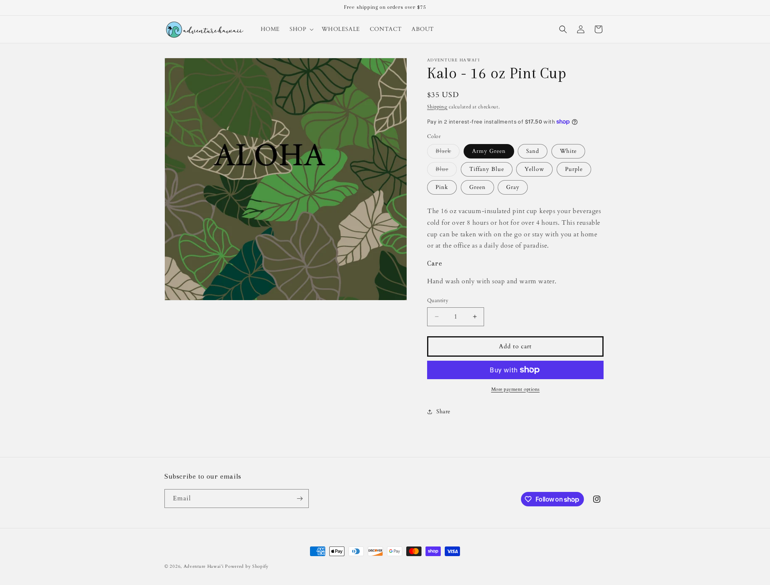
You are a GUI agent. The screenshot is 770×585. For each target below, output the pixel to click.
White (568, 151)
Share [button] (443, 411)
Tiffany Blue (486, 169)
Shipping (437, 107)
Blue (446, 171)
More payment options (515, 389)
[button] (301, 29)
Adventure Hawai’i (204, 566)
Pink (442, 187)
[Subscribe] (299, 498)
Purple (574, 169)
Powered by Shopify (247, 566)
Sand (532, 151)
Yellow (534, 169)
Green (477, 187)
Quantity (437, 300)
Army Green (489, 151)
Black (448, 152)
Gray (512, 187)
